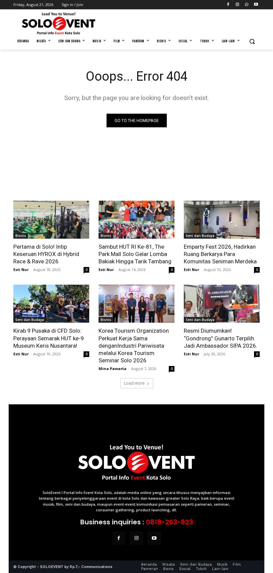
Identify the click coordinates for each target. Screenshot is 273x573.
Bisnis (20, 235)
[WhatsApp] (246, 5)
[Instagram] (237, 5)
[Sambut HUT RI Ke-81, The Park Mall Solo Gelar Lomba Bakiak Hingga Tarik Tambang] (136, 220)
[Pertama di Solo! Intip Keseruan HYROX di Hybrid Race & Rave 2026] (51, 220)
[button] (252, 41)
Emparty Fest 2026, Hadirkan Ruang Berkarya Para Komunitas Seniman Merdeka (220, 254)
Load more (134, 383)
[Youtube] (256, 5)
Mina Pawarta (113, 368)
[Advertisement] (182, 22)
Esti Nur (21, 269)
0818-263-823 (169, 522)
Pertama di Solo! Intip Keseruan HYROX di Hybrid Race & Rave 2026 (46, 254)
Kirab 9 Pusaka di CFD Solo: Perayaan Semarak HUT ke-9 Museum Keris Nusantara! (48, 338)
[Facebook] (228, 5)
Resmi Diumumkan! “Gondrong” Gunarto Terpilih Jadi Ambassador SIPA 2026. (220, 338)
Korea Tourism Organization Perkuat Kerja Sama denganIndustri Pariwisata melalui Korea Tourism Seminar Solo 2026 (134, 345)
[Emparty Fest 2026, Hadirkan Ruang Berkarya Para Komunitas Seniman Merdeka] (222, 220)
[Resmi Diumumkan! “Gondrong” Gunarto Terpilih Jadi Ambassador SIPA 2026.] (222, 304)
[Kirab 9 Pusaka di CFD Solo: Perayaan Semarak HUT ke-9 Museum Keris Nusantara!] (51, 304)
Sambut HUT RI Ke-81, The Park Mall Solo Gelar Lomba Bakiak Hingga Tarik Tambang (135, 254)
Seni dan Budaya (200, 235)
